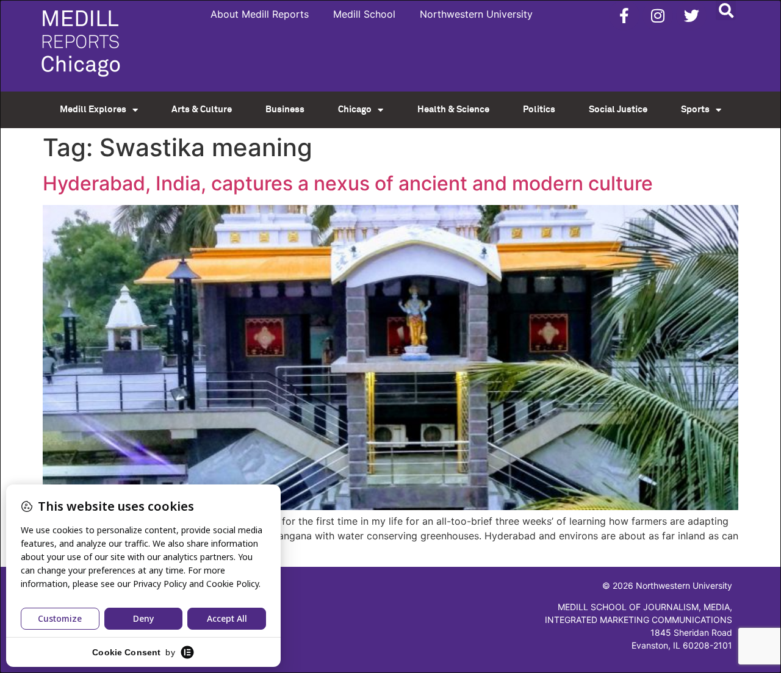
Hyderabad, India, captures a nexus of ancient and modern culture (348, 183)
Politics (539, 109)
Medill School (364, 14)
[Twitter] (691, 15)
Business (284, 109)
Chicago (355, 109)
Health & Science (453, 109)
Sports (695, 109)
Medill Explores (93, 109)
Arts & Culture (201, 109)
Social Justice (618, 109)
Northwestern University (476, 14)
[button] (726, 10)
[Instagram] (657, 15)
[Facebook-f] (624, 15)
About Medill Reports (260, 14)
